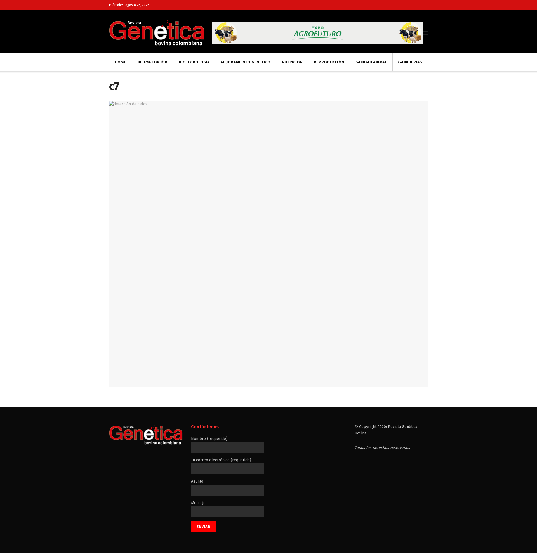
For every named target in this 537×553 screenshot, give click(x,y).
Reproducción (329, 62)
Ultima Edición (153, 62)
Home (120, 62)
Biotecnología (194, 62)
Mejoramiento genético (245, 62)
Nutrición (292, 62)
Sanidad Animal (371, 62)
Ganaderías (410, 62)
